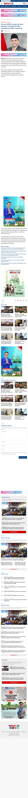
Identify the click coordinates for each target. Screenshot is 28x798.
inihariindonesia (6, 30)
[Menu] (2, 3)
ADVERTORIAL (4, 22)
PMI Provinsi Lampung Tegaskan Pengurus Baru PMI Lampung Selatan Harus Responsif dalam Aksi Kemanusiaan (12, 642)
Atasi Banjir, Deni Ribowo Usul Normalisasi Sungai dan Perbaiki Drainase (12, 261)
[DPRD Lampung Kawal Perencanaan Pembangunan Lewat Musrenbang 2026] (21, 336)
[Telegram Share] (23, 301)
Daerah (8, 22)
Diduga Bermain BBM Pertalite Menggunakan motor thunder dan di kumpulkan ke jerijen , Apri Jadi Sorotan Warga (13, 646)
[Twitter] (13, 728)
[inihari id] (8, 3)
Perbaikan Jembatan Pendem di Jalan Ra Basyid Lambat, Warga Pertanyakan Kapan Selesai (13, 251)
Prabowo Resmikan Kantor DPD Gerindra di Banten (15, 591)
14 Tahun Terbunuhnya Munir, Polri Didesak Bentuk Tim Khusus (15, 587)
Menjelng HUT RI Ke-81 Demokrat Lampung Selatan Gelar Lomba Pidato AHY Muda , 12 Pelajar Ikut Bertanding (13, 248)
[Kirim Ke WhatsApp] (26, 301)
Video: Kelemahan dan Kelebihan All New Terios (14, 595)
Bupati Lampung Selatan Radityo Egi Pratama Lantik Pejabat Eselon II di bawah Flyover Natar (13, 523)
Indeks (3, 731)
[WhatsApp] (18, 728)
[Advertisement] (14, 137)
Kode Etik (8, 731)
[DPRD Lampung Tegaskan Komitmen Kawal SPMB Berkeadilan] (21, 323)
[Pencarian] (26, 3)
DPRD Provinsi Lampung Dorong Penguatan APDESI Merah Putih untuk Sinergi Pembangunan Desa (13, 254)
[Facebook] (11, 728)
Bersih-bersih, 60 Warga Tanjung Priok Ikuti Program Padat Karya (15, 600)
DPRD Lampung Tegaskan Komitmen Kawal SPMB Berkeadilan (11, 257)
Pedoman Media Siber (14, 733)
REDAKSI (13, 731)
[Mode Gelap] (24, 3)
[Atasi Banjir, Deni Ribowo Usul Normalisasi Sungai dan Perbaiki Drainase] (7, 336)
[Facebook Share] (16, 301)
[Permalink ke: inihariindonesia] (2, 31)
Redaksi (18, 731)
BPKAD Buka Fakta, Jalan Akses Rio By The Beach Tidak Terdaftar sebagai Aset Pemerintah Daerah (13, 528)
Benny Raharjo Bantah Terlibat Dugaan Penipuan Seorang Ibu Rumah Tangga (14, 583)
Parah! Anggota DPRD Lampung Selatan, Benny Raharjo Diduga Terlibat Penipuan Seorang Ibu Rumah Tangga (14, 578)
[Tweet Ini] (18, 301)
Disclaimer (24, 731)
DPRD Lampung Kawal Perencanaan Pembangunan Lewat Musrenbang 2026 (13, 264)
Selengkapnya (13, 532)
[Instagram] (15, 728)
